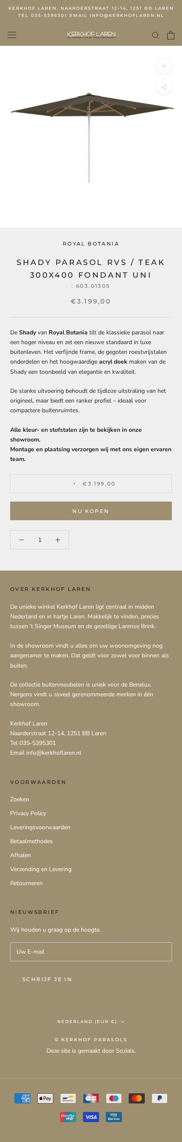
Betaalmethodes (31, 841)
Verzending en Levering (41, 869)
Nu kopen (90, 511)
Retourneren (26, 883)
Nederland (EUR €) (87, 1021)
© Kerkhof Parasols (91, 1040)
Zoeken (19, 799)
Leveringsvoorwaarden (40, 827)
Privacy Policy (28, 813)
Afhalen (20, 855)
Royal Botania (91, 243)
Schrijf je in (47, 979)
